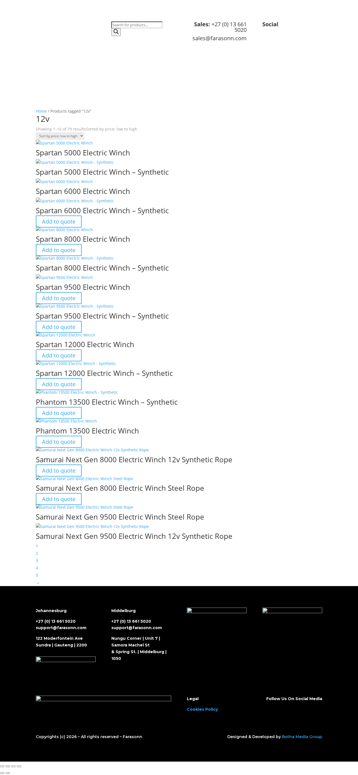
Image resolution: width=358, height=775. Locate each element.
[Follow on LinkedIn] (284, 42)
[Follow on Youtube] (317, 42)
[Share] (13, 766)
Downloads (214, 82)
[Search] (116, 32)
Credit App (143, 82)
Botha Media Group (302, 736)
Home (104, 82)
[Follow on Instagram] (306, 42)
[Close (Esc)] (19, 766)
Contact (238, 82)
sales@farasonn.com (219, 38)
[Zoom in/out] (2, 766)
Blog (255, 82)
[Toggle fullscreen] (8, 766)
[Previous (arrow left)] (2, 773)
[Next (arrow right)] (8, 773)
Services (190, 82)
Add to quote (59, 221)
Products (168, 82)
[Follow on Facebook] (295, 42)
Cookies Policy (202, 709)
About (121, 82)
